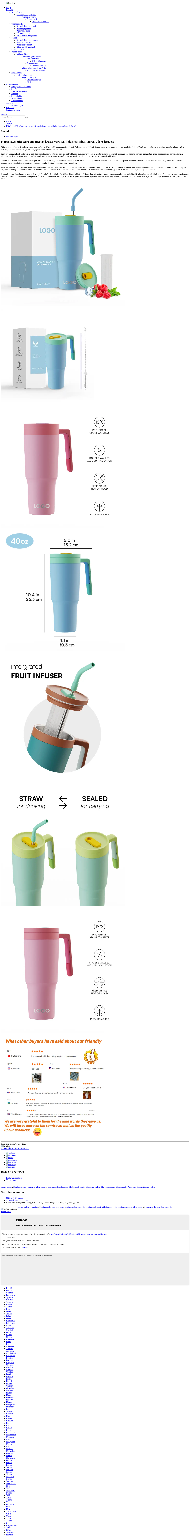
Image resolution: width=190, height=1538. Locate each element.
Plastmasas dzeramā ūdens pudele (141, 1187)
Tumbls (14, 38)
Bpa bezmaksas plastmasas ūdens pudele (29, 1187)
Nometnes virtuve (29, 17)
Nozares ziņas (17, 105)
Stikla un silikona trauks (26, 47)
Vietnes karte (11, 1180)
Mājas (8, 7)
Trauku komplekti (39, 66)
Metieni (30, 82)
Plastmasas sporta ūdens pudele (114, 1187)
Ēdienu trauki (32, 63)
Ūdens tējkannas (38, 61)
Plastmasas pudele (24, 31)
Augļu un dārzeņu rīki (36, 70)
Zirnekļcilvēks (17, 101)
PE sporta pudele (23, 33)
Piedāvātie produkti (24, 45)
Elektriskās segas (34, 80)
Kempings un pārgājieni (26, 14)
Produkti (9, 10)
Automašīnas (16, 98)
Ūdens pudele (17, 24)
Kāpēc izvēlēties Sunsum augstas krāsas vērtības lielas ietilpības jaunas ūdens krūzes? (41, 126)
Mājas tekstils (16, 73)
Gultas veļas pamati (24, 75)
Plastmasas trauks (24, 42)
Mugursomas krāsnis (40, 21)
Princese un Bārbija (19, 91)
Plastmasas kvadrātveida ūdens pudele (84, 1187)
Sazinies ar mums (13, 110)
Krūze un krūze (17, 49)
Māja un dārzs (22, 54)
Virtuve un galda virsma (31, 56)
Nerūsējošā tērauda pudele (27, 26)
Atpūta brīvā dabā (18, 12)
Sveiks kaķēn (16, 96)
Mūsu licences (12, 84)
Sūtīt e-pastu (6, 1211)
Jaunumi (9, 103)
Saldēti (14, 89)
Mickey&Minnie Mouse (21, 87)
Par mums (10, 107)
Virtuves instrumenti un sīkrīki (34, 68)
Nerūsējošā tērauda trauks (27, 40)
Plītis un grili (32, 19)
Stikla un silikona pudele (27, 35)
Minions (14, 94)
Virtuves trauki (33, 59)
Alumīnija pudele (24, 28)
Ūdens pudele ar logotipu (57, 1187)
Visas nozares (16, 52)
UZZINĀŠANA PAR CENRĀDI (15, 1148)
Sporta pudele (6, 1187)
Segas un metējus (29, 77)
